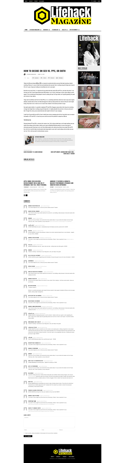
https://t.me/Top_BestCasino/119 (35, 267)
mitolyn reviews (32, 285)
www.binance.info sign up (34, 322)
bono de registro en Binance (35, 271)
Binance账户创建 (32, 401)
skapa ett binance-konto (34, 408)
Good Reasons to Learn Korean (33, 152)
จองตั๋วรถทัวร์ (31, 225)
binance (30, 218)
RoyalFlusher (31, 266)
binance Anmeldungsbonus (34, 306)
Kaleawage (30, 373)
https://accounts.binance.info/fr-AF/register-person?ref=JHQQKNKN (50, 309)
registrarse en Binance (34, 301)
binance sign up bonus (33, 395)
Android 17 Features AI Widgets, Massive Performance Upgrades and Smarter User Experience (61, 183)
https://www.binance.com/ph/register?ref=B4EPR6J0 (61, 221)
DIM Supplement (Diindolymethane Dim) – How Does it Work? (63, 152)
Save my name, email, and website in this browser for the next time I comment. (41, 433)
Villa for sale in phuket (34, 255)
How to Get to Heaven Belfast (35, 360)
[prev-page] (24, 195)
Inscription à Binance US (34, 343)
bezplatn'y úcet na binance (35, 295)
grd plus (30, 381)
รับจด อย (30, 244)
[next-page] (26, 195)
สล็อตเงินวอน (31, 313)
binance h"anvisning (33, 348)
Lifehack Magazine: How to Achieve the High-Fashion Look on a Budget (89, 78)
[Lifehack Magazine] (25, 74)
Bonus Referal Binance (34, 211)
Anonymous (31, 260)
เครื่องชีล (30, 337)
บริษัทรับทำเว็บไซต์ (32, 327)
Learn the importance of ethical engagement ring (89, 121)
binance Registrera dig (34, 205)
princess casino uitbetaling (35, 390)
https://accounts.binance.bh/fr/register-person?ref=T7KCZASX (41, 411)
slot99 (30, 230)
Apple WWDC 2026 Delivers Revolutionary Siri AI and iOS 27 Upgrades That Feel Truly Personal (35, 183)
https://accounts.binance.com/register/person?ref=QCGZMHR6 (41, 404)
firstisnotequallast (32, 376)
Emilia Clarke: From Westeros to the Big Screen (89, 92)
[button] (93, 1)
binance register (32, 278)
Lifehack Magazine (31, 74)
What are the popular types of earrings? (88, 106)
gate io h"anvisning (33, 366)
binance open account (33, 237)
